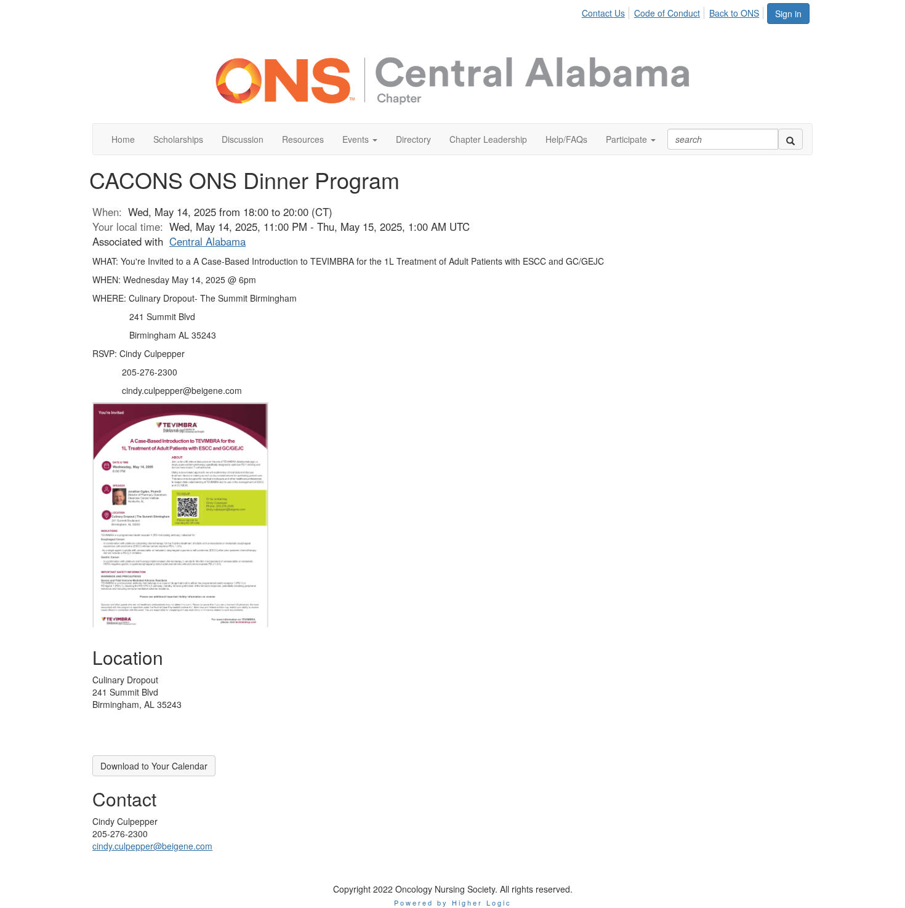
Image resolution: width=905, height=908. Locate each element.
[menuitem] (607, 11)
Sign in (788, 13)
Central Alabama (207, 241)
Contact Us (603, 13)
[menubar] (674, 11)
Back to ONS (734, 13)
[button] (360, 139)
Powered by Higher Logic (453, 902)
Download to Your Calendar (153, 766)
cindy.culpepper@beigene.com (152, 846)
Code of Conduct (667, 13)
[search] (790, 139)
